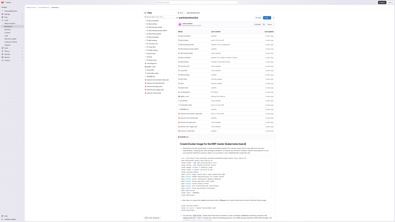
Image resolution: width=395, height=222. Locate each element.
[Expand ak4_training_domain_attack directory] (145, 30)
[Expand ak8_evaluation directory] (145, 37)
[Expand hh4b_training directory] (145, 50)
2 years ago (269, 36)
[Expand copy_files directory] (145, 47)
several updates (216, 79)
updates (214, 36)
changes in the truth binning (220, 62)
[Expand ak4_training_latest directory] (145, 34)
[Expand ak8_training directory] (145, 40)
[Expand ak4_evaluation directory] (145, 20)
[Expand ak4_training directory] (145, 24)
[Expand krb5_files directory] (145, 53)
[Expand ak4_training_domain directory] (145, 27)
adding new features (218, 96)
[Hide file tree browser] (145, 12)
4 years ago (269, 92)
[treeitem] (159, 20)
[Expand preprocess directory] (145, 60)
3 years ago (269, 79)
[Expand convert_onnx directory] (145, 43)
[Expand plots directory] (145, 57)
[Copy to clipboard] (269, 158)
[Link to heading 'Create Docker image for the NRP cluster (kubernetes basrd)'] (247, 143)
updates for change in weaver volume (224, 57)
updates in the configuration (220, 44)
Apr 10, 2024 (197, 25)
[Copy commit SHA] (263, 24)
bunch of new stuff (217, 40)
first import (214, 92)
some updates (187, 23)
